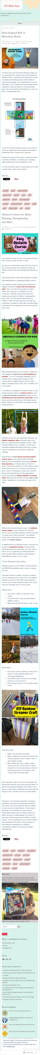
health (29, 195)
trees (21, 208)
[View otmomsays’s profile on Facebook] (3, 959)
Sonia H (11, 1011)
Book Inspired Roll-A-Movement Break (14, 34)
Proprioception (11, 466)
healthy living (6, 199)
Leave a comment (21, 43)
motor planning (7, 859)
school (4, 208)
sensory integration (25, 863)
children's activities (22, 190)
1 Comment (7, 229)
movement (5, 203)
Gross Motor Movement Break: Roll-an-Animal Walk (18, 997)
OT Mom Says (12, 6)
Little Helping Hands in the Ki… (26, 1031)
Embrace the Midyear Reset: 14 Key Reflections (17, 970)
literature (14, 199)
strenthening (6, 868)
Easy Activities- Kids (25, 41)
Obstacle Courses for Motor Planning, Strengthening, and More (16, 218)
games (23, 195)
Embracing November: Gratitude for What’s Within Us (19, 973)
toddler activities (13, 208)
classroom (16, 195)
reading (34, 203)
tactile (15, 457)
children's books (7, 195)
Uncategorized (7, 43)
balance (13, 850)
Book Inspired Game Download (21, 152)
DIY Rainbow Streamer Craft (11, 985)
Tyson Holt (12, 1031)
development (21, 850)
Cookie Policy (11, 1046)
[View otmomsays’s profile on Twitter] (7, 959)
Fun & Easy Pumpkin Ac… (24, 1011)
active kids (5, 190)
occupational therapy (16, 203)
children (13, 190)
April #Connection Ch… (16, 1038)
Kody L (11, 1024)
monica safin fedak (24, 199)
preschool (27, 203)
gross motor (26, 855)
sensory (33, 227)
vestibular (14, 868)
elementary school (7, 855)
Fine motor (17, 855)
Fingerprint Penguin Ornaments (12, 999)
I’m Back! (5, 975)
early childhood (31, 850)
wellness (27, 208)
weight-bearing (18, 374)
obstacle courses (17, 859)
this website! (23, 169)
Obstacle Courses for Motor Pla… (25, 1024)
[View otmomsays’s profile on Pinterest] (10, 959)
